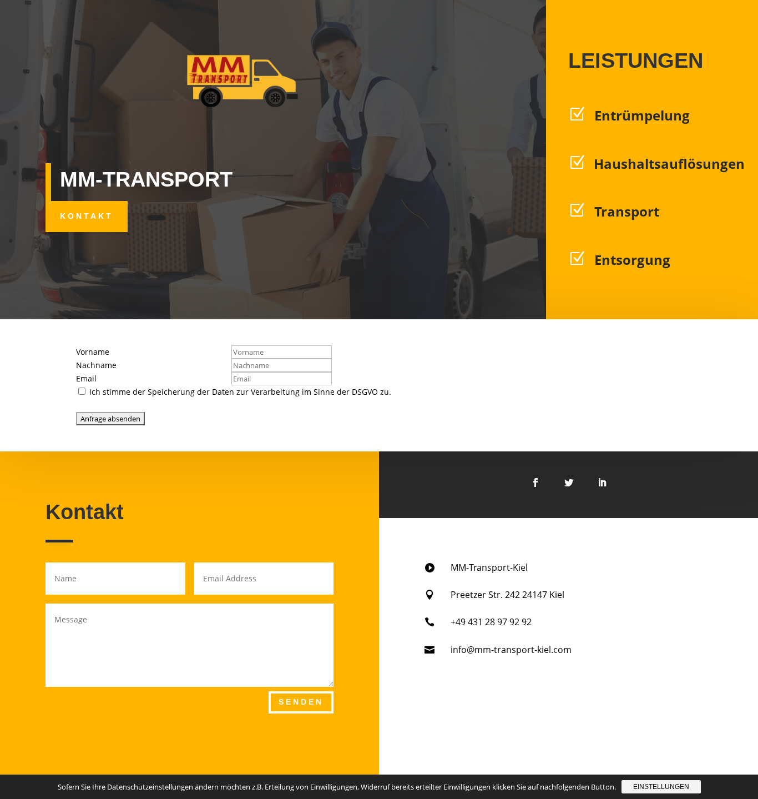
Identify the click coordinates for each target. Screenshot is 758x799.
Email (86, 378)
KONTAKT (86, 216)
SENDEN (301, 701)
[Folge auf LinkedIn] (602, 482)
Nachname (96, 365)
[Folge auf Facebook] (535, 482)
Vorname (92, 351)
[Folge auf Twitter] (568, 482)
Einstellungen (661, 787)
